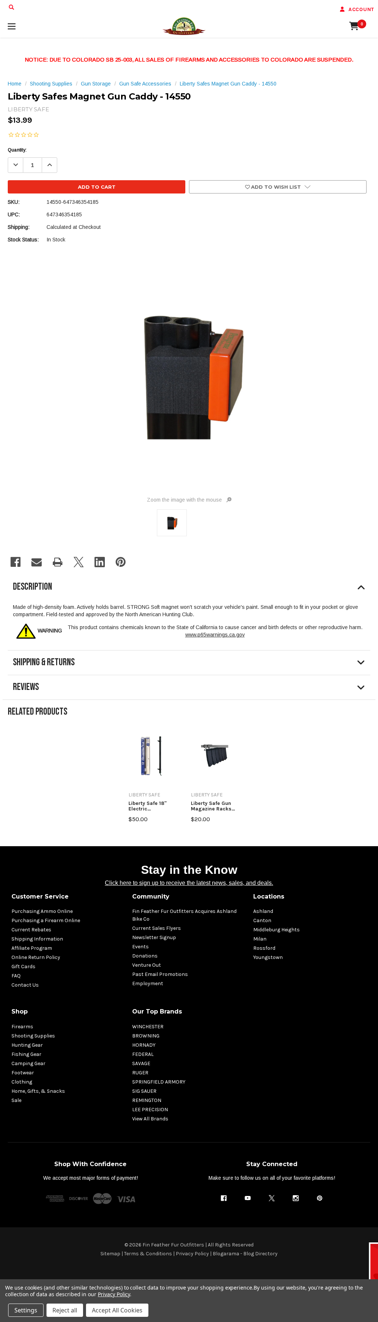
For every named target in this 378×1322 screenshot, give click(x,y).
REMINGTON (146, 1100)
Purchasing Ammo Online (42, 911)
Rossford (264, 948)
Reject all (64, 1310)
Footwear (22, 1073)
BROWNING (145, 1036)
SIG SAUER (144, 1091)
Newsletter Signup (154, 937)
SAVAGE (141, 1063)
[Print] (57, 562)
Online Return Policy (35, 957)
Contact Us (25, 985)
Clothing (21, 1082)
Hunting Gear (27, 1045)
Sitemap (110, 1254)
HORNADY (143, 1045)
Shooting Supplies (33, 1036)
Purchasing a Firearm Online (45, 920)
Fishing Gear (26, 1054)
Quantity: (17, 150)
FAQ (16, 976)
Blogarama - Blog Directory (245, 1254)
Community (150, 896)
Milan (260, 939)
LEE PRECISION (150, 1109)
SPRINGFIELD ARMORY (158, 1082)
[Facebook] (15, 562)
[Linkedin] (99, 562)
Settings (25, 1310)
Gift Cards (23, 966)
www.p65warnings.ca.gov (215, 635)
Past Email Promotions (160, 974)
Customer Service (40, 896)
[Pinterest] (120, 562)
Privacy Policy (192, 1254)
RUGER (140, 1073)
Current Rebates (31, 930)
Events (140, 946)
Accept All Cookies (117, 1310)
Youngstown (268, 957)
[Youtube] (248, 1198)
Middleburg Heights (276, 930)
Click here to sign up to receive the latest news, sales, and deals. (189, 883)
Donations (145, 956)
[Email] (36, 562)
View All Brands (150, 1119)
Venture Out (146, 965)
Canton (262, 920)
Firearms (22, 1026)
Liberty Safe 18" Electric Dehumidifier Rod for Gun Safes (150, 806)
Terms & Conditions (148, 1254)
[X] (78, 562)
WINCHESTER (148, 1026)
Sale (16, 1100)
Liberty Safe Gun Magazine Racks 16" (211, 806)
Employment (147, 983)
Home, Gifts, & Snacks (38, 1091)
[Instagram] (296, 1198)
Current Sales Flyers (156, 928)
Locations (268, 896)
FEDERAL (143, 1054)
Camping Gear (28, 1063)
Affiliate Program (31, 948)
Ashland (263, 911)
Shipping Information (37, 939)
